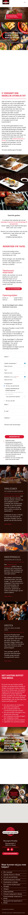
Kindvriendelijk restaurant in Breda (12, 897)
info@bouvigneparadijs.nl (10, 847)
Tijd (5, 370)
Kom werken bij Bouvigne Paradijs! (11, 885)
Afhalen (6, 889)
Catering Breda (8, 891)
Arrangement (8, 383)
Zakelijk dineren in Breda (11, 875)
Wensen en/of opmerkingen (12, 424)
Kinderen (11, 377)
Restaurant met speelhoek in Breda (12, 902)
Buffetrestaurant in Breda (11, 880)
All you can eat (10, 401)
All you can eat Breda (10, 877)
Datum (6, 357)
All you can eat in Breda (12, 496)
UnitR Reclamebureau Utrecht (19, 912)
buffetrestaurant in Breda (13, 140)
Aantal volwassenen (10, 363)
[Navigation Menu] (24, 2)
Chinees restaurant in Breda (12, 894)
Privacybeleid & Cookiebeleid (8, 909)
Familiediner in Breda (10, 882)
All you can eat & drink (12, 386)
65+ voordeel (7, 872)
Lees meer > (8, 524)
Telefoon (7, 418)
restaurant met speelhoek (10, 565)
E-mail (6, 411)
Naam (6, 404)
